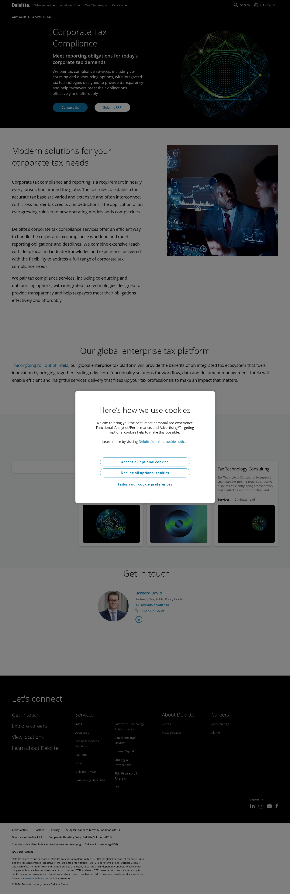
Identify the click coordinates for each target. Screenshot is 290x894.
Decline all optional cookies (145, 472)
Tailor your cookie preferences (145, 484)
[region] (145, 447)
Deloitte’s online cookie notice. (163, 441)
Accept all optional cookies (145, 461)
